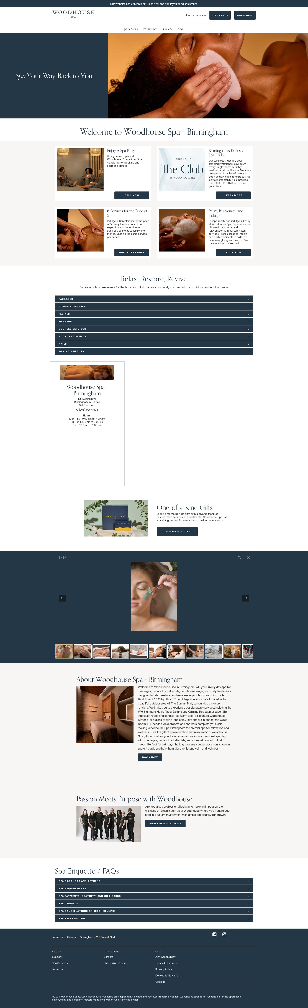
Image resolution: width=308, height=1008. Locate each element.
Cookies (160, 981)
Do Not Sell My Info (166, 975)
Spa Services (130, 29)
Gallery (167, 29)
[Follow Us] (214, 937)
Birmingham (86, 937)
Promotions (150, 29)
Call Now (132, 195)
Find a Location (196, 15)
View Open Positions (165, 823)
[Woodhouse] (73, 14)
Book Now (245, 15)
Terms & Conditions (166, 963)
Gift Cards (220, 15)
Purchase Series (132, 252)
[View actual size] (239, 557)
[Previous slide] (62, 598)
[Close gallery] (248, 557)
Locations (57, 937)
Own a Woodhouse (115, 963)
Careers (108, 956)
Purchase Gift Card (177, 531)
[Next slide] (245, 598)
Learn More (233, 195)
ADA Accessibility (165, 956)
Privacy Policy (163, 969)
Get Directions (87, 405)
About (181, 29)
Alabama (71, 937)
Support (56, 956)
